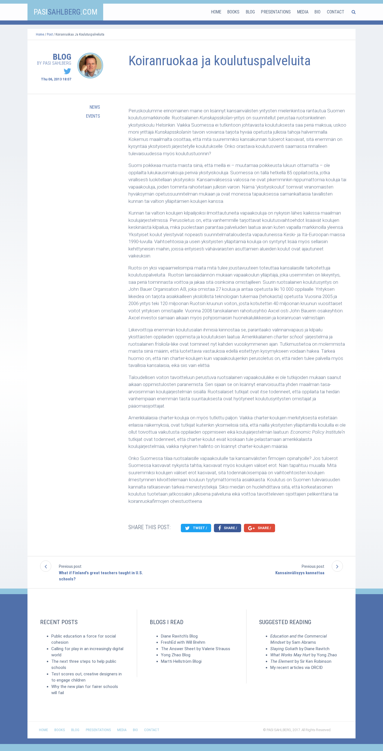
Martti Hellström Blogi (181, 661)
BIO (317, 12)
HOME (216, 12)
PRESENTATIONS (276, 12)
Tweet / (199, 528)
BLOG (250, 12)
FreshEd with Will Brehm (183, 642)
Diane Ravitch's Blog (179, 636)
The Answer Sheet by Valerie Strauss (195, 648)
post (50, 34)
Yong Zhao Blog (175, 654)
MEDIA (302, 12)
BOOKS (233, 12)
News (95, 107)
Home (40, 34)
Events (93, 116)
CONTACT (335, 12)
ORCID (317, 667)
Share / (230, 528)
